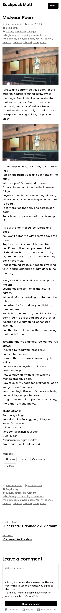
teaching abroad (22, 42)
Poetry (14, 27)
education (20, 31)
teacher (48, 38)
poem (31, 38)
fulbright (31, 31)
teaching (7, 42)
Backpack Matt (17, 4)
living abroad (9, 38)
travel (36, 42)
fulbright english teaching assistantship (24, 35)
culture (9, 31)
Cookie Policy (32, 596)
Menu (54, 6)
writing (43, 42)
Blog (8, 27)
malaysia (22, 38)
